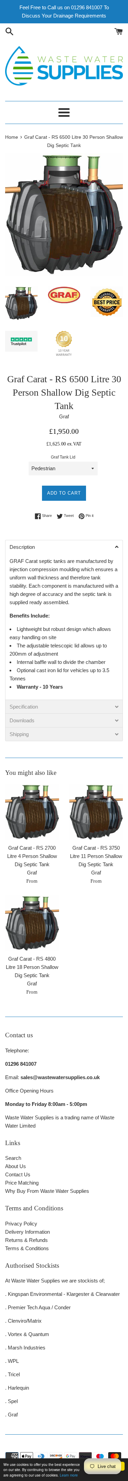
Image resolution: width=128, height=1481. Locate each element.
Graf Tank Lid (63, 457)
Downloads (22, 720)
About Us (15, 1166)
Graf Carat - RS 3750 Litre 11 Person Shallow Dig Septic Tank (96, 856)
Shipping (19, 734)
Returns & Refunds (26, 1240)
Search (13, 1158)
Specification (24, 706)
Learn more (69, 1475)
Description (22, 547)
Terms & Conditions (27, 1248)
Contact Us (17, 1174)
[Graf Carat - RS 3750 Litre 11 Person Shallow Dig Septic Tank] (96, 812)
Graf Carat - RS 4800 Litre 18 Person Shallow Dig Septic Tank (32, 967)
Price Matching (22, 1183)
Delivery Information (27, 1232)
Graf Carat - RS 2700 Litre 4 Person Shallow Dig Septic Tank (32, 856)
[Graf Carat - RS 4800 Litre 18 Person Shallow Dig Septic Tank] (32, 923)
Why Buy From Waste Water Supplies (47, 1191)
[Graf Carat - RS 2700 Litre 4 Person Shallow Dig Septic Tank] (32, 812)
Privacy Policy (21, 1223)
